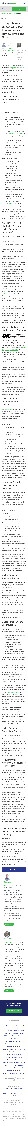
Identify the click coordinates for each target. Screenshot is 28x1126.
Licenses (20, 1093)
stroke (4, 293)
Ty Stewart (11, 43)
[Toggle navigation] (24, 3)
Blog (15, 13)
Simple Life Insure (6, 13)
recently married (12, 692)
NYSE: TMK (14, 350)
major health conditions (15, 133)
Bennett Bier (21, 48)
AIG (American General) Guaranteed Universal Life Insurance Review (14, 1043)
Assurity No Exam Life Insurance (14, 1073)
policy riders (20, 779)
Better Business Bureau (12, 444)
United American (7, 409)
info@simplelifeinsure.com (14, 1089)
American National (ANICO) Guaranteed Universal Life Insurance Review (14, 1057)
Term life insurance (11, 517)
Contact (14, 1095)
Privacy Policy (12, 1093)
